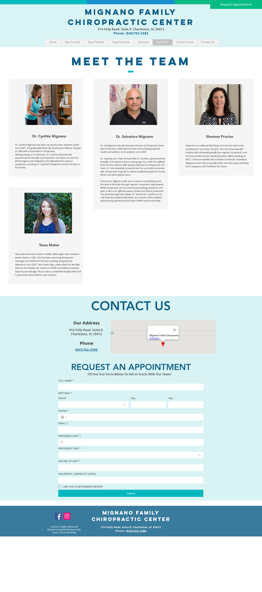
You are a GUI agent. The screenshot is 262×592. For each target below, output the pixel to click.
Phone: (120, 531)
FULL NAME (66, 380)
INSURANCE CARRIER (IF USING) (77, 473)
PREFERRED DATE (69, 436)
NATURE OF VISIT (69, 461)
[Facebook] (58, 516)
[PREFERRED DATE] (61, 442)
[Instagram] (66, 516)
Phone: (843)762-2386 (130, 33)
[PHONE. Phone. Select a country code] (64, 417)
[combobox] (93, 404)
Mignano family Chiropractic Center (131, 17)
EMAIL (63, 423)
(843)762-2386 (86, 350)
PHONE (63, 410)
